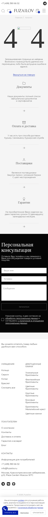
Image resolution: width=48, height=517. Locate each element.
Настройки (24, 513)
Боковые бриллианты (31, 401)
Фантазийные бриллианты (32, 380)
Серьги (5, 374)
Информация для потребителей (18, 459)
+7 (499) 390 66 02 (10, 3)
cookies (21, 500)
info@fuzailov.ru (9, 468)
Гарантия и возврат (11, 441)
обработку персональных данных (21, 318)
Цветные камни (33, 413)
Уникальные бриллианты (31, 373)
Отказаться (38, 513)
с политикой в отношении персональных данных (24, 322)
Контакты (6, 432)
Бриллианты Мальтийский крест (35, 407)
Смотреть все (8, 387)
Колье (4, 379)
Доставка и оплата (11, 436)
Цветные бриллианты (31, 387)
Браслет (5, 383)
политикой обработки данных (30, 508)
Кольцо (5, 370)
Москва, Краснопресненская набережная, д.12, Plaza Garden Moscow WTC (23, 473)
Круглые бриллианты (31, 394)
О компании (7, 428)
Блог (3, 445)
